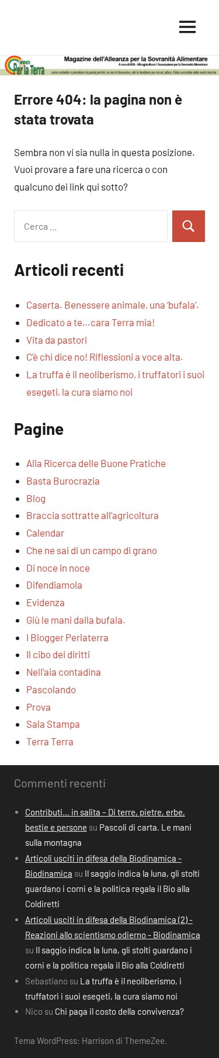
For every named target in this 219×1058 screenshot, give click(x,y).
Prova (38, 707)
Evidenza (45, 602)
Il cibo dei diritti (58, 654)
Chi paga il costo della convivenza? (119, 1011)
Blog (36, 498)
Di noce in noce (58, 567)
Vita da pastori (56, 339)
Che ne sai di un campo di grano (91, 550)
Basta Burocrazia (63, 480)
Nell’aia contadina (63, 671)
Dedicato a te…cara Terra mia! (90, 322)
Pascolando (51, 689)
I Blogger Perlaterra (67, 637)
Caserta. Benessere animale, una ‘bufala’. (112, 304)
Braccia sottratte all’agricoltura (92, 515)
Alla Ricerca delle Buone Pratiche (96, 463)
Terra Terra (50, 741)
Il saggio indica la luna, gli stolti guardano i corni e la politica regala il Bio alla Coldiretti (112, 889)
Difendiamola (54, 584)
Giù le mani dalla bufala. (76, 619)
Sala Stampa (53, 723)
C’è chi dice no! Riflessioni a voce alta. (104, 356)
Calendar (45, 532)
